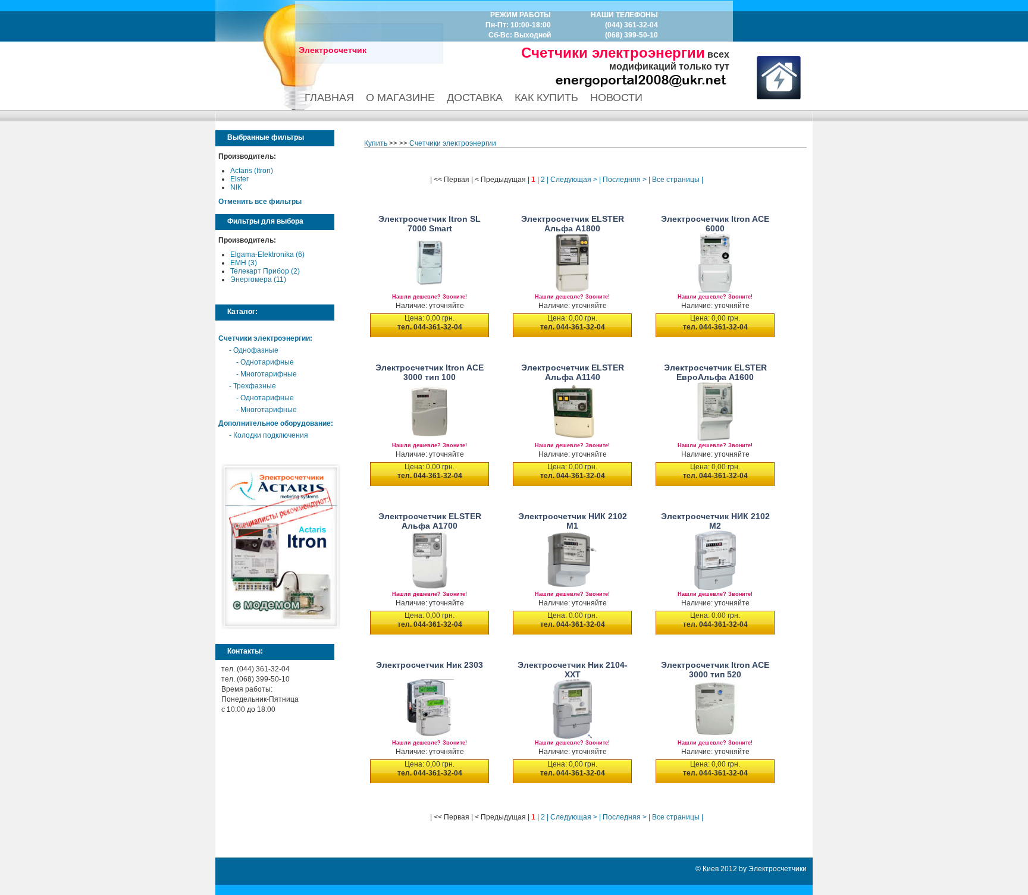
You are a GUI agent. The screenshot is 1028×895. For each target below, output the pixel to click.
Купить (375, 143)
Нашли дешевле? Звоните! (429, 297)
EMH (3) (243, 263)
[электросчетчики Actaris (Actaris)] (280, 627)
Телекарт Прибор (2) (265, 271)
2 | (544, 179)
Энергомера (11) (258, 279)
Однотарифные (267, 362)
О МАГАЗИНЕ (400, 97)
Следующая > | (575, 179)
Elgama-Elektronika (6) (267, 254)
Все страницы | (676, 179)
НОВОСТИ (616, 97)
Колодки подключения (270, 435)
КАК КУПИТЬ (546, 97)
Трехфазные (254, 386)
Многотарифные (268, 374)
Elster (239, 179)
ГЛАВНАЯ (329, 97)
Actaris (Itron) (251, 171)
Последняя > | (625, 179)
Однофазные (255, 350)
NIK (236, 187)
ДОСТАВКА (475, 97)
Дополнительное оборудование (274, 423)
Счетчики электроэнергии (264, 338)
